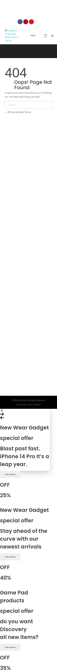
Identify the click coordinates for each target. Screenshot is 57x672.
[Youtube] (31, 21)
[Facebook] (20, 21)
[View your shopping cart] (45, 35)
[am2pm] (12, 35)
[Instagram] (37, 21)
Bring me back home (19, 112)
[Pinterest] (25, 21)
